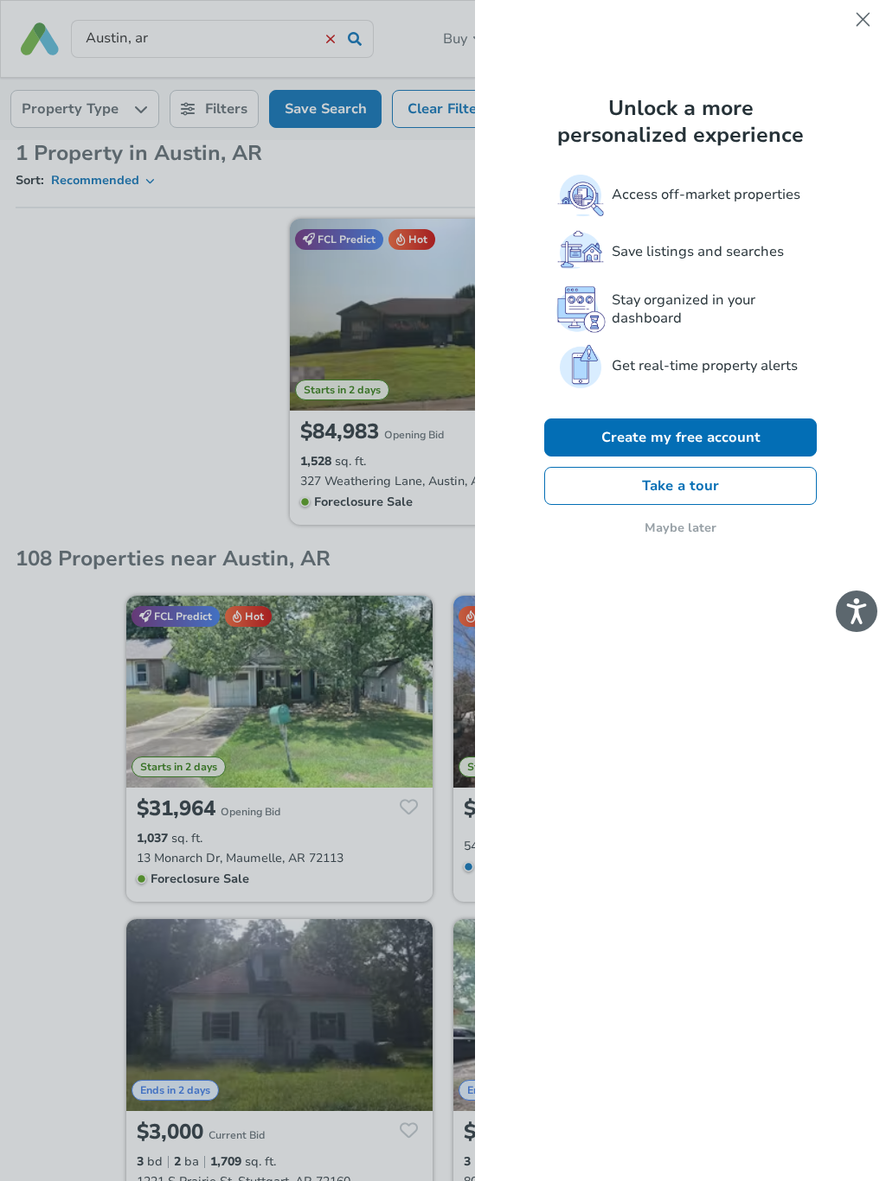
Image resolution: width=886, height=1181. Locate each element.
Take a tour (680, 485)
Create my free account (681, 437)
